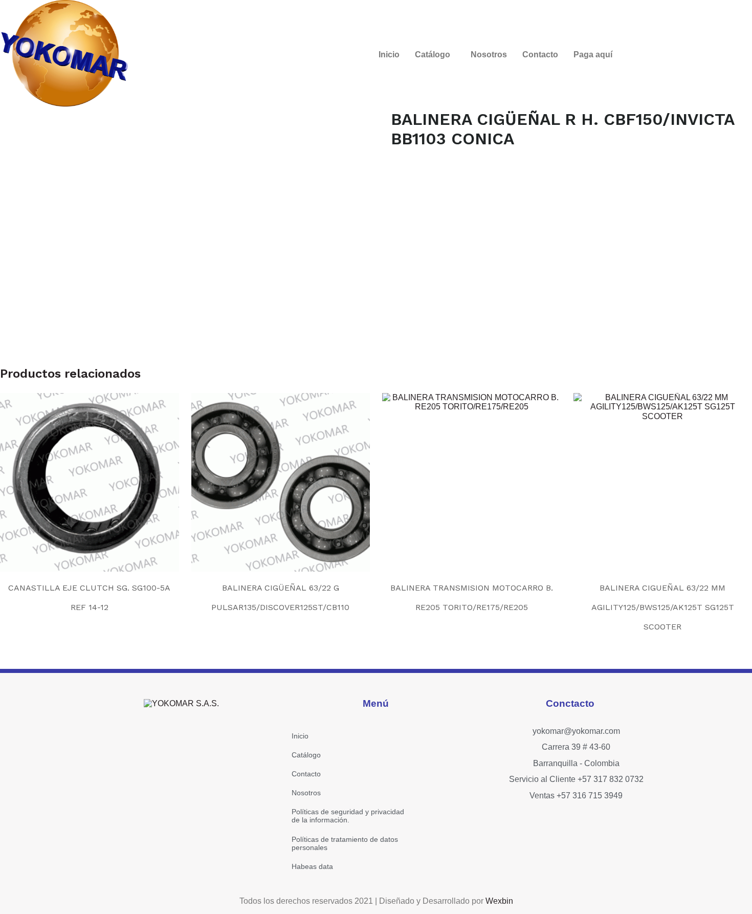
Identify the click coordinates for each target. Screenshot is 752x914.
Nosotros (489, 54)
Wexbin (499, 901)
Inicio (389, 54)
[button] (435, 55)
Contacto (540, 54)
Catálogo (432, 54)
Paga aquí (592, 54)
